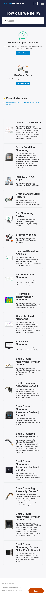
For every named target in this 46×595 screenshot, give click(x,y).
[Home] (13, 3)
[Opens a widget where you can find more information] (36, 591)
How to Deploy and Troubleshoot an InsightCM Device (22, 103)
